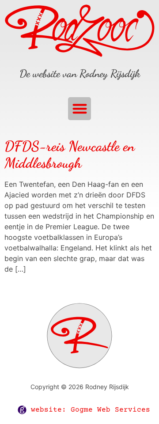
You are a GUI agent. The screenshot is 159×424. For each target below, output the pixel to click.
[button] (79, 109)
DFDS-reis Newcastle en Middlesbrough (69, 154)
